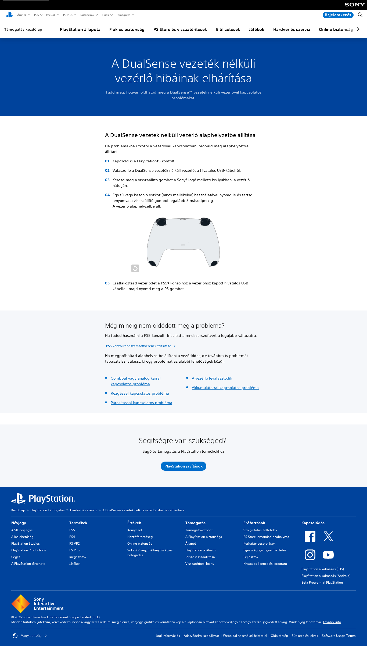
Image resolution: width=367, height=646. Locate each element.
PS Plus (67, 15)
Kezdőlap (18, 510)
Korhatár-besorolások (259, 543)
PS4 (72, 536)
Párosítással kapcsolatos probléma (141, 402)
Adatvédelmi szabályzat (201, 635)
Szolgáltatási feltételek (260, 530)
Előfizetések (228, 29)
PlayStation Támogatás (47, 510)
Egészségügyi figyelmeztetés (264, 550)
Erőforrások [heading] (254, 522)
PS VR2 (74, 543)
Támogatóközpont (199, 530)
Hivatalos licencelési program (265, 563)
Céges (15, 557)
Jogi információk (168, 635)
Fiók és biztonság (127, 29)
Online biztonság (336, 29)
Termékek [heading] (78, 522)
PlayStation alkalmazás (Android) (325, 575)
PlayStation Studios (25, 543)
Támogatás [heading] (195, 522)
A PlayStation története (28, 563)
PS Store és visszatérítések (180, 29)
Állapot (190, 543)
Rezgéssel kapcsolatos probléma (140, 393)
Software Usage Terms (339, 635)
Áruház (21, 15)
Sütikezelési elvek (305, 635)
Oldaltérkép (279, 635)
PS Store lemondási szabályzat (266, 536)
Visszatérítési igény (199, 563)
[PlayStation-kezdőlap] (9, 15)
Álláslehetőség (22, 536)
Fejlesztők (250, 557)
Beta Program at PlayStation (322, 582)
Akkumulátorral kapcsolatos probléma (225, 387)
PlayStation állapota (80, 29)
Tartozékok (87, 15)
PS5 (36, 15)
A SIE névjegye (22, 530)
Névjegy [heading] (18, 522)
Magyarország (31, 636)
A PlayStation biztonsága (203, 536)
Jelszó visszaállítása (200, 557)
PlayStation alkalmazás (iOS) (322, 569)
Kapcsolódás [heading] (313, 522)
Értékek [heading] (134, 522)
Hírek (105, 15)
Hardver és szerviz (291, 29)
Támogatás (123, 15)
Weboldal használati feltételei (245, 635)
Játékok (50, 15)
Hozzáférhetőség (140, 536)
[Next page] (357, 29)
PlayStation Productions (28, 550)
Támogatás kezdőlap (23, 29)
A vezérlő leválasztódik (212, 378)
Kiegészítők (77, 557)
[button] (135, 268)
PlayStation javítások (200, 550)
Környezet (134, 530)
